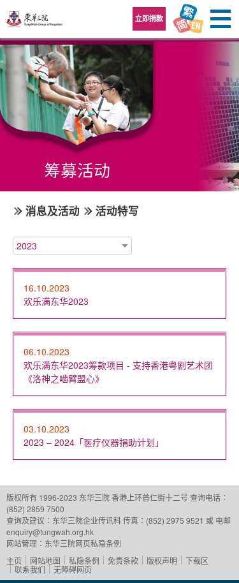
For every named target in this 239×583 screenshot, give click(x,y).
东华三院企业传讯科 (86, 520)
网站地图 (45, 560)
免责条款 (123, 560)
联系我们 (30, 569)
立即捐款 (149, 18)
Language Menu (188, 19)
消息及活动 (52, 210)
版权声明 (162, 560)
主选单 (220, 19)
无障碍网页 (73, 569)
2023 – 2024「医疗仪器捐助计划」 (94, 442)
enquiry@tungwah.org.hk (50, 531)
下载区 (196, 560)
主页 (14, 560)
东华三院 (35, 23)
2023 (27, 245)
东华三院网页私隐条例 (83, 543)
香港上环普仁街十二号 (150, 497)
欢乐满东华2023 (56, 301)
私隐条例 (84, 560)
